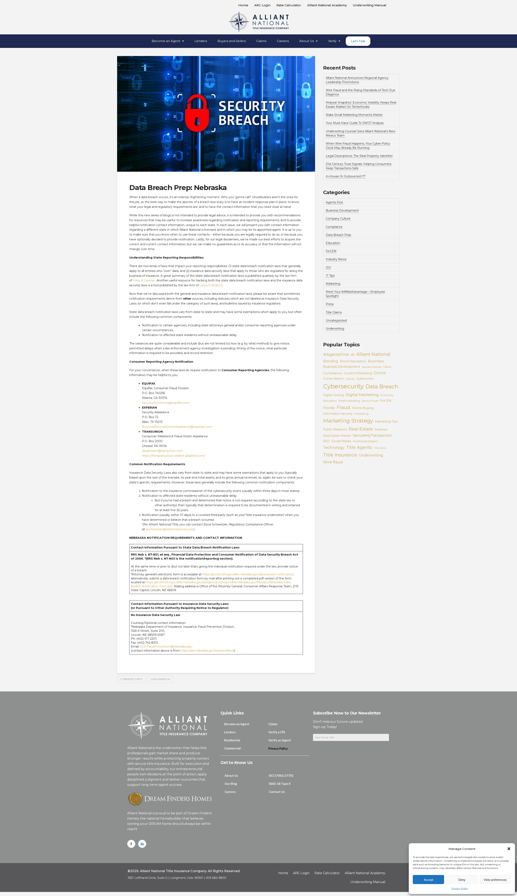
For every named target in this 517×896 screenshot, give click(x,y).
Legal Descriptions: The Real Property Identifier (359, 156)
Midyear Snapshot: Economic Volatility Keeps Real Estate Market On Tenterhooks (361, 105)
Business (376, 361)
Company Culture (338, 218)
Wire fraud (333, 462)
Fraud (343, 407)
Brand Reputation (353, 361)
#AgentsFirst (336, 354)
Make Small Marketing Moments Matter (354, 115)
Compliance (334, 227)
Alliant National (373, 354)
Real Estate (361, 428)
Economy (386, 395)
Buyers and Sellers (232, 41)
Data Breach (160, 679)
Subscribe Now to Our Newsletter (347, 713)
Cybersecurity (131, 679)
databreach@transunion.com (162, 451)
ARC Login (262, 5)
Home (243, 5)
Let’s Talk (358, 41)
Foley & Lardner (144, 280)
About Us (306, 41)
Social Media (341, 441)
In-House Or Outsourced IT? (346, 176)
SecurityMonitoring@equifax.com (165, 403)
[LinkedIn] (142, 844)
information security (338, 413)
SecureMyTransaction (372, 435)
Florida (329, 408)
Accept (428, 879)
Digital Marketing (362, 394)
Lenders (200, 41)
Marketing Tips (386, 421)
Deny (462, 879)
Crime (380, 372)
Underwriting (335, 328)
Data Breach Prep (338, 235)
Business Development (342, 210)
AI (352, 354)
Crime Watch (333, 378)
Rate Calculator (288, 5)
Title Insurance (340, 455)
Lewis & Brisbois (211, 285)
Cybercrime (365, 378)
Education (333, 243)
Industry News (336, 259)
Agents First (334, 202)
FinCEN (331, 251)
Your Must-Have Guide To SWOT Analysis (355, 123)
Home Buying (362, 408)
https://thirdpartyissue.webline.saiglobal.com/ (173, 456)
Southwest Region (365, 441)
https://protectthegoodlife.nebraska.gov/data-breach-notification (247, 574)
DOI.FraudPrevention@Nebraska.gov (166, 646)
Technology (333, 447)
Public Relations (335, 429)
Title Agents (359, 447)
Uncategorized (336, 320)
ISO (328, 267)
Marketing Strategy (348, 420)
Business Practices (371, 367)
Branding (330, 361)
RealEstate (381, 429)
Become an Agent (166, 41)
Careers (283, 41)
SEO (326, 441)
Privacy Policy (460, 888)
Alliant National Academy (327, 5)
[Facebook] (131, 844)
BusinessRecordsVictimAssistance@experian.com (177, 427)
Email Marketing (349, 400)
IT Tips (330, 275)
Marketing (333, 283)
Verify (332, 41)
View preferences (495, 879)
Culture (349, 378)
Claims (261, 41)
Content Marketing (358, 373)
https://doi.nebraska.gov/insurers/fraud (207, 650)
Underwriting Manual (369, 5)
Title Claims (334, 312)
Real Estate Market (337, 435)
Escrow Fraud (370, 400)
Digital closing (333, 395)
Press (330, 304)
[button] (509, 849)
